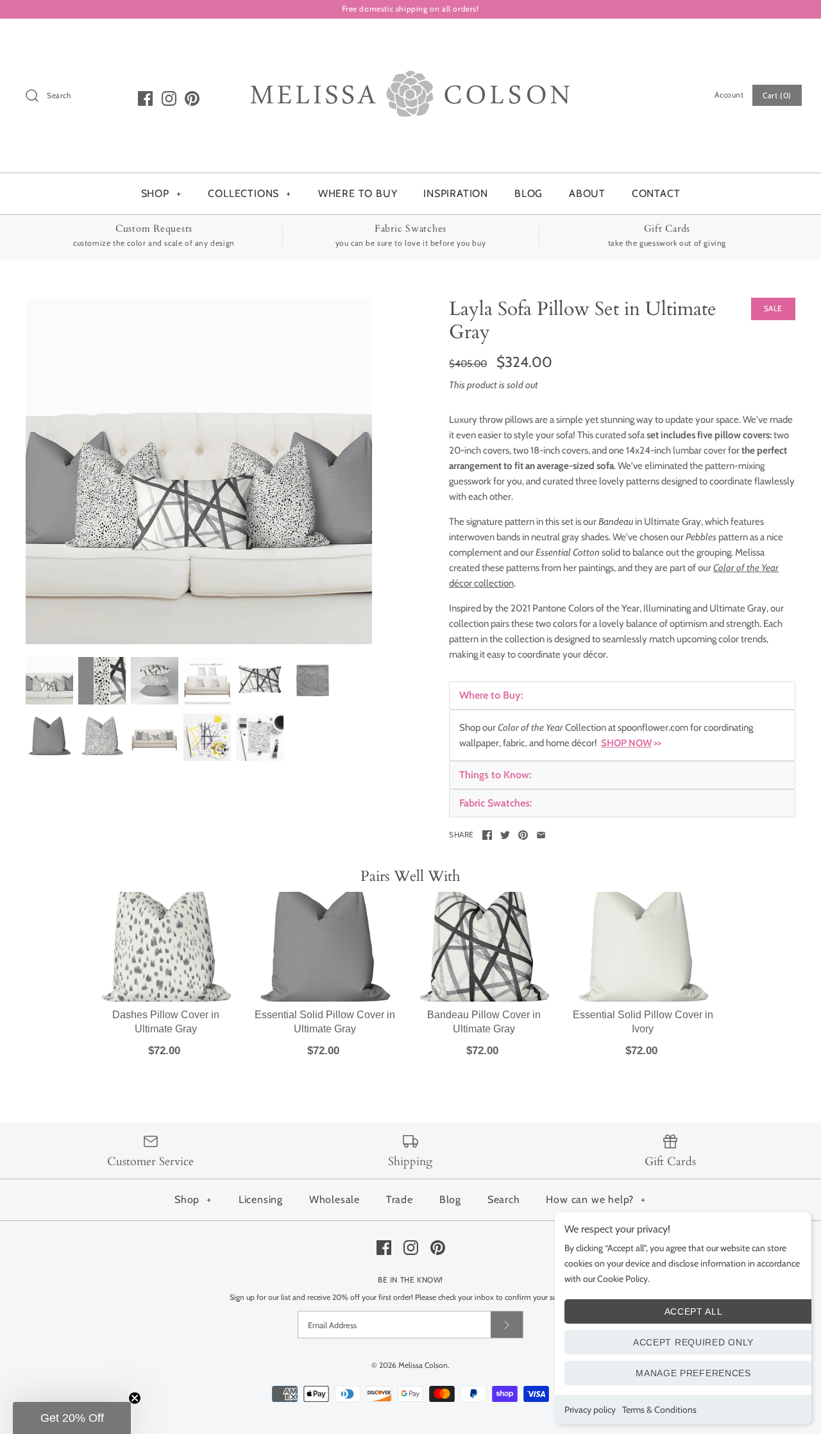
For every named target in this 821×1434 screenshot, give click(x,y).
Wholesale (334, 1199)
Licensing (261, 1199)
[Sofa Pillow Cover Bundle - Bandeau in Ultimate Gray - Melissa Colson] (199, 471)
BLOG (528, 193)
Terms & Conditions (659, 1409)
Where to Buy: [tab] (491, 695)
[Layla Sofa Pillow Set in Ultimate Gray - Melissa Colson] (207, 680)
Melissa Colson (423, 1365)
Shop (193, 1199)
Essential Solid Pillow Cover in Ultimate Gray (325, 1021)
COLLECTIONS (249, 193)
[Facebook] (145, 98)
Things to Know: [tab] (495, 775)
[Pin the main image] (523, 835)
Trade (399, 1199)
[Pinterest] (192, 98)
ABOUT (587, 193)
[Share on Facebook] (487, 835)
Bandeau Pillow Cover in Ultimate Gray (484, 1021)
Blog (450, 1199)
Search (503, 1199)
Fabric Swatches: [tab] (495, 803)
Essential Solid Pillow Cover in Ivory (643, 1021)
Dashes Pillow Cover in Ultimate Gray (165, 1021)
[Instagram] (169, 98)
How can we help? (596, 1199)
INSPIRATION (455, 193)
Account (729, 94)
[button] (72, 1418)
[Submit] (507, 1324)
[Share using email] (541, 835)
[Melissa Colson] (410, 39)
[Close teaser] (134, 1398)
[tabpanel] (622, 735)
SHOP (161, 193)
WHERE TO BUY (358, 193)
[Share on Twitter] (505, 835)
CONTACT (656, 193)
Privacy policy (590, 1409)
